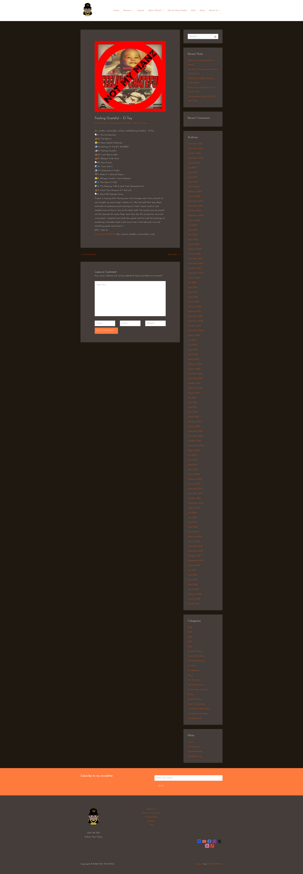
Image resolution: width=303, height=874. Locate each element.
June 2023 (192, 287)
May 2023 (192, 292)
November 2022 (195, 321)
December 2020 (195, 431)
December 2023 (195, 259)
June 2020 (193, 460)
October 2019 (194, 498)
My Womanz (193, 670)
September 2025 (195, 158)
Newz (190, 675)
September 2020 (196, 446)
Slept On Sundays (196, 704)
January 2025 (194, 196)
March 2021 (193, 417)
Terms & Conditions (151, 813)
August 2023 (194, 278)
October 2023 (194, 268)
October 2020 (194, 441)
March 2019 (193, 532)
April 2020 (193, 470)
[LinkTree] (212, 846)
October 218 (193, 604)
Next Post (174, 254)
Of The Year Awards (197, 690)
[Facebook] (209, 841)
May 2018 (192, 580)
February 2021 (194, 422)
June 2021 (192, 403)
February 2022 (195, 364)
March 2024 (193, 244)
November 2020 (195, 436)
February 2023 (195, 307)
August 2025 (194, 163)
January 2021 (194, 426)
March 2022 (193, 359)
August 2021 (193, 393)
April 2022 (193, 355)
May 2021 (192, 407)
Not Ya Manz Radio (177, 10)
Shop (202, 10)
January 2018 (194, 599)
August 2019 (194, 508)
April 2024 (193, 240)
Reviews (127, 10)
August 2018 (194, 565)
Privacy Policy (151, 817)
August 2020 (194, 450)
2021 (190, 642)
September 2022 (195, 331)
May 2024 (192, 235)
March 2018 (193, 589)
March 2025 (193, 187)
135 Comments (101, 123)
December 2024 (195, 201)
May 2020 (193, 465)
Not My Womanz (196, 685)
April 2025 (193, 182)
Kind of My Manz (196, 656)
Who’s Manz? (154, 10)
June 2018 (192, 575)
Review (191, 694)
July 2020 (192, 455)
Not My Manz (194, 680)
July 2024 (192, 225)
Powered (199, 864)
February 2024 (195, 249)
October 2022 (194, 326)
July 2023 (192, 283)
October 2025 (194, 153)
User (151, 825)
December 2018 (195, 546)
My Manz (192, 666)
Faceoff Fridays (195, 651)
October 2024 (194, 211)
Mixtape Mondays (196, 661)
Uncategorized (195, 718)
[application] (132, 10)
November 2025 (195, 148)
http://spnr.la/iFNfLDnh (106, 234)
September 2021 (195, 388)
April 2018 (193, 585)
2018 (190, 627)
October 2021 (194, 383)
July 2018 (192, 570)
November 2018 (195, 551)
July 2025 (192, 168)
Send (161, 786)
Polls (193, 10)
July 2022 (192, 340)
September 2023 (195, 273)
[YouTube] (204, 841)
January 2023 (194, 311)
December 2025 (195, 144)
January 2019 (194, 541)
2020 (190, 637)
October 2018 (194, 556)
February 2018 (194, 594)
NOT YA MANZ (88, 17)
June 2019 (192, 518)
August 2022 (194, 335)
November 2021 (195, 378)
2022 (190, 647)
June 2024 (192, 230)
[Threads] (207, 846)
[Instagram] (214, 841)
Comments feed (195, 751)
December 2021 (195, 374)
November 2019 (195, 493)
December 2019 (195, 489)
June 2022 (192, 345)
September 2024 (195, 216)
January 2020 (194, 484)
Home (116, 10)
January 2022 (194, 369)
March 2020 (194, 474)
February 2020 (195, 479)
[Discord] (199, 841)
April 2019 (193, 527)
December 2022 (195, 316)
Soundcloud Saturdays (121, 123)
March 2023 (193, 302)
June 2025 (192, 172)
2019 (190, 632)
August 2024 (194, 220)
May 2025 (192, 177)
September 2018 (195, 561)
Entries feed (193, 747)
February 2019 (194, 537)
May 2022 (192, 350)
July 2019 (192, 513)
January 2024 (194, 254)
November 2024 (195, 206)
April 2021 (193, 412)
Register (151, 821)
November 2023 (195, 263)
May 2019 (192, 522)
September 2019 (195, 503)
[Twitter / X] (219, 841)
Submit (140, 10)
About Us (213, 10)
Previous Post (88, 254)
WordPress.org (194, 756)
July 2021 (192, 398)
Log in (191, 742)
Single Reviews (195, 699)
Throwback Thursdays (198, 714)
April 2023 (193, 297)
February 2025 (195, 192)
